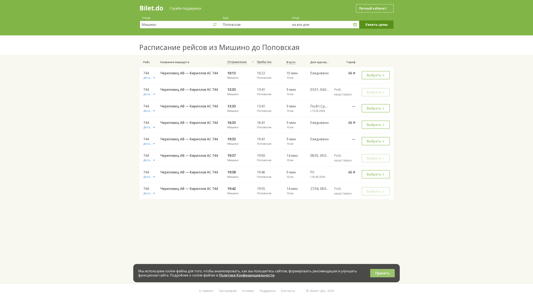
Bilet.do (151, 8)
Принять (382, 273)
